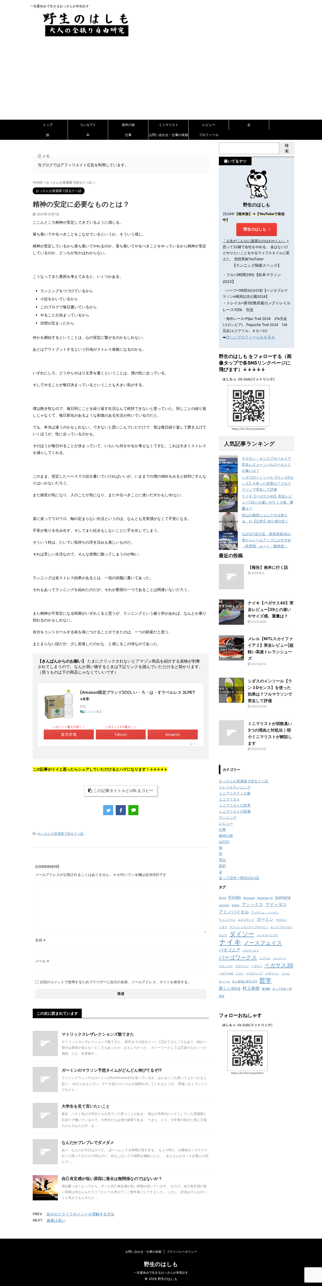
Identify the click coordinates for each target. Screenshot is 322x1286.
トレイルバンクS (267, 935)
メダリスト (272, 973)
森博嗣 (266, 989)
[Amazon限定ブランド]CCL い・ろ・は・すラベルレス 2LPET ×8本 (137, 695)
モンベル (224, 981)
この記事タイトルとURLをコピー (123, 790)
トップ (48, 125)
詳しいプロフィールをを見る (250, 337)
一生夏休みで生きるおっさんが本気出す (161, 1272)
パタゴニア (229, 949)
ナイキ (230, 942)
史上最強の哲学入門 (244, 981)
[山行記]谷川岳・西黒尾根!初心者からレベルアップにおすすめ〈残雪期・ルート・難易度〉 (266, 540)
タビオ (223, 935)
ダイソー (241, 934)
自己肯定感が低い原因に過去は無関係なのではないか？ (112, 1178)
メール (42, 961)
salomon (224, 905)
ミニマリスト (168, 125)
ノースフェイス (263, 943)
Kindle (234, 897)
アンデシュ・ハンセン (265, 912)
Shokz (235, 905)
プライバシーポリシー (182, 1252)
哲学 (265, 980)
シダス (223, 927)
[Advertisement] (161, 81)
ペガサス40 (226, 973)
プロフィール (209, 135)
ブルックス (226, 966)
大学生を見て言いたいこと (86, 1106)
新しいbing (229, 988)
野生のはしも (255, 229)
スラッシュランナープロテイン (248, 927)
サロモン (281, 919)
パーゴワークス (238, 957)
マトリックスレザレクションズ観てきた (98, 1034)
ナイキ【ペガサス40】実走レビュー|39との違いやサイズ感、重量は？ (267, 502)
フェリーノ (280, 958)
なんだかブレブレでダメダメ (88, 1142)
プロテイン (242, 966)
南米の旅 (128, 125)
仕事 (128, 135)
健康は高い (56, 1220)
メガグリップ (254, 973)
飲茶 (221, 996)
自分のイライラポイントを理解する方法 (80, 1214)
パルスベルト (251, 950)
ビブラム (264, 958)
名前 (40, 940)
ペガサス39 (278, 965)
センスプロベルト (281, 927)
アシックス (252, 904)
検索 (287, 148)
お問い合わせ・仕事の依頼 (168, 135)
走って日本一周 (282, 989)
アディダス (276, 904)
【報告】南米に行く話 (268, 567)
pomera (282, 897)
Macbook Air (265, 898)
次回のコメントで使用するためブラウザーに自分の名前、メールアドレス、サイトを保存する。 (115, 982)
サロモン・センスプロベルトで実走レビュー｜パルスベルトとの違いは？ (266, 464)
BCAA (222, 898)
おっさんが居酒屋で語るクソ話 (61, 834)
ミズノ (240, 973)
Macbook (249, 898)
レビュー (208, 125)
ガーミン (265, 919)
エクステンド (246, 919)
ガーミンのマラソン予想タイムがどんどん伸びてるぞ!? (112, 1070)
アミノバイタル (234, 911)
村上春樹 (251, 988)
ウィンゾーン (227, 919)
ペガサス (256, 966)
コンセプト (88, 125)
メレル (285, 973)
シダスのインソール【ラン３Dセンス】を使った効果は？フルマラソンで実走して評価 (268, 483)
